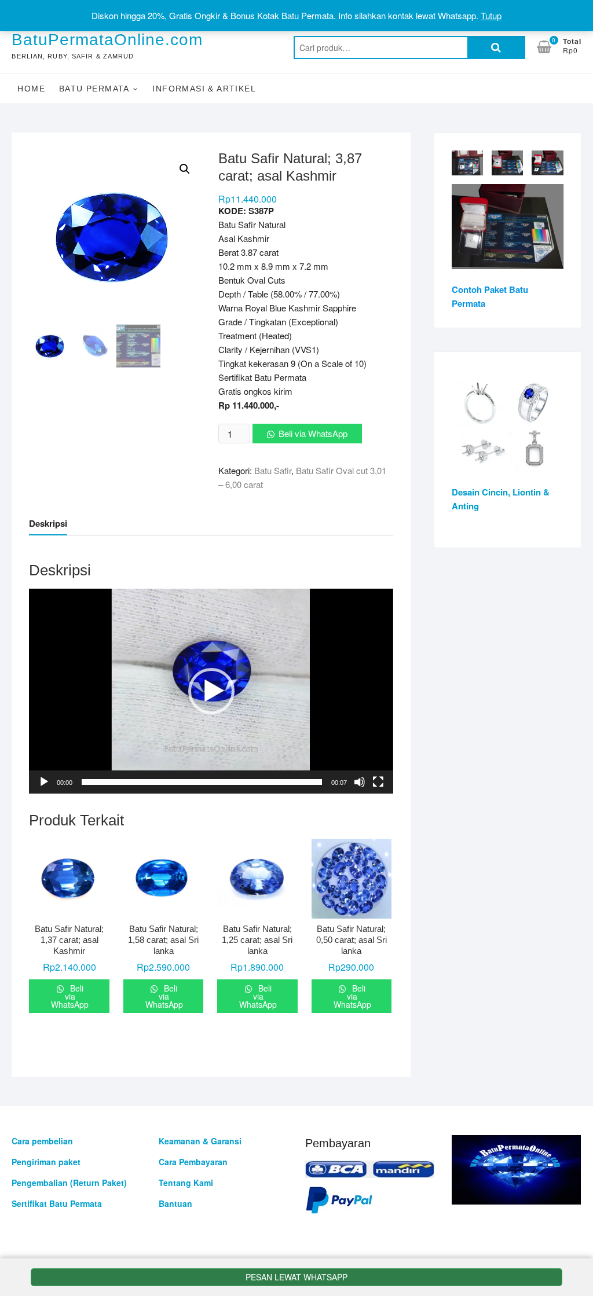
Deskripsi (48, 523)
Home (31, 88)
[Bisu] (359, 782)
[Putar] (44, 782)
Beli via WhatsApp (313, 433)
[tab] (48, 523)
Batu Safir (272, 470)
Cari (496, 47)
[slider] (201, 782)
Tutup (491, 15)
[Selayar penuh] (378, 782)
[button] (211, 691)
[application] (211, 691)
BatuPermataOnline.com (107, 40)
